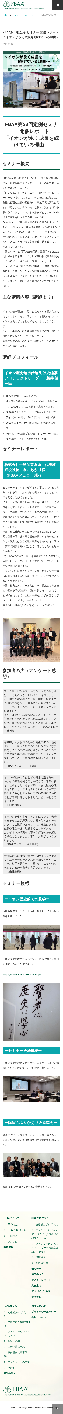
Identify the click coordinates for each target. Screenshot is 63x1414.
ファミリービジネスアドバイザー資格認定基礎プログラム (44, 1234)
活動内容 (13, 1235)
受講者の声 (42, 1263)
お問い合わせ (38, 1305)
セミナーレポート (41, 1280)
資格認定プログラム (47, 1224)
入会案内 (36, 1285)
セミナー (36, 1268)
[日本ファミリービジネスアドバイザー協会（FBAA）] (24, 5)
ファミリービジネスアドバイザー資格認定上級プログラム (44, 1247)
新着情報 (8, 1247)
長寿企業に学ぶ (16, 1346)
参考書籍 (36, 1297)
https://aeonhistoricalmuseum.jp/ (22, 974)
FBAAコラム (10, 1305)
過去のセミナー (40, 1274)
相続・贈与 (14, 1341)
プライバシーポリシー (43, 1311)
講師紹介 (41, 1257)
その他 (11, 1367)
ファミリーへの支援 (19, 1362)
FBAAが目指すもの (18, 1230)
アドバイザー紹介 (41, 1291)
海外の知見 (10, 1373)
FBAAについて (11, 1218)
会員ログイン (38, 1317)
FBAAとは (13, 1224)
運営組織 (13, 1241)
